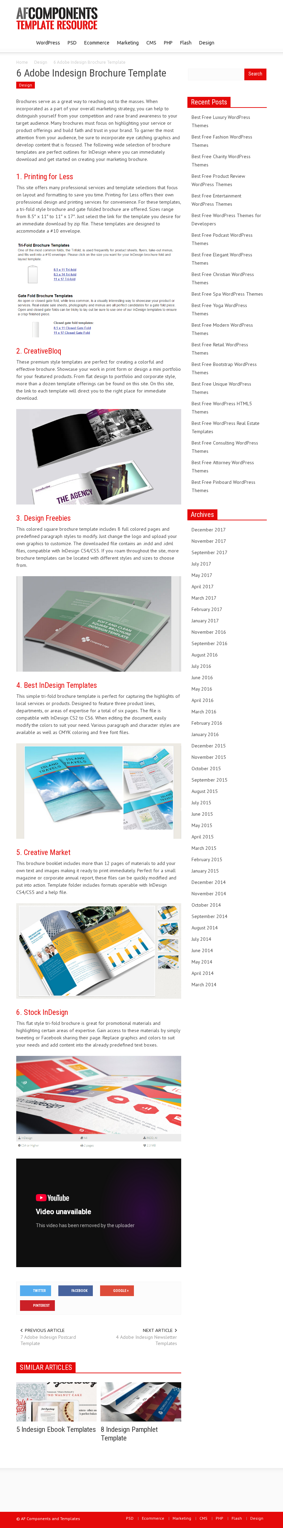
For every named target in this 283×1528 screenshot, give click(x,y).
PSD (72, 42)
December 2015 (209, 746)
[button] (260, 42)
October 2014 (206, 905)
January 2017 (205, 621)
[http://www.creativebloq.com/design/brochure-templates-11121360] (98, 456)
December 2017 (209, 530)
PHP (168, 42)
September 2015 (209, 780)
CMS (151, 42)
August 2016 (205, 655)
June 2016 (202, 677)
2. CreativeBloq (38, 351)
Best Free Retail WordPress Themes (220, 349)
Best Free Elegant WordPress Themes (222, 259)
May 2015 (202, 825)
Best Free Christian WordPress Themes (223, 278)
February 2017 (207, 609)
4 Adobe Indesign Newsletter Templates (146, 1340)
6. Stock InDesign (42, 1012)
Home (22, 62)
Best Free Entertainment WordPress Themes (216, 200)
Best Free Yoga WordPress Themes (219, 309)
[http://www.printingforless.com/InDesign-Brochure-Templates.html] (98, 289)
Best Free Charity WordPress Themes (221, 160)
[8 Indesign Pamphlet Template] (141, 1401)
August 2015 (205, 791)
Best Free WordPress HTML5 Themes (222, 407)
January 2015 (205, 871)
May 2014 (202, 962)
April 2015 (203, 837)
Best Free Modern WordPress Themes (222, 329)
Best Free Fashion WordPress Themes (222, 141)
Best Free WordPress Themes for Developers (226, 219)
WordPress (48, 42)
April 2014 (203, 973)
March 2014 (204, 984)
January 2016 (205, 734)
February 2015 (207, 859)
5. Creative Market (43, 852)
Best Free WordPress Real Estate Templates (226, 427)
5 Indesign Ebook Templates (56, 1429)
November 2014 (209, 893)
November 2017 (209, 541)
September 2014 (209, 916)
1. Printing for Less (44, 176)
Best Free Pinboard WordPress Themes (223, 486)
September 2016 (209, 643)
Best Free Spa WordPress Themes (227, 294)
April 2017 (203, 586)
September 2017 (209, 552)
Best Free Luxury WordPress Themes (221, 121)
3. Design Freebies (43, 518)
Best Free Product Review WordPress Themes (218, 180)
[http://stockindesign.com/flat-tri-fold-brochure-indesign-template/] (98, 1103)
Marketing (128, 42)
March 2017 (204, 598)
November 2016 (209, 632)
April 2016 (203, 700)
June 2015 (202, 814)
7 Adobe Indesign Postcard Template (48, 1340)
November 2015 (209, 757)
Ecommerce (96, 42)
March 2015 (204, 848)
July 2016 (201, 666)
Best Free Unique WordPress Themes (221, 388)
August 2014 (205, 928)
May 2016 (202, 689)
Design (206, 42)
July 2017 (201, 564)
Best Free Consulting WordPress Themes (225, 447)
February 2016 (207, 723)
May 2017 (202, 575)
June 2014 (202, 950)
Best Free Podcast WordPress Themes (222, 239)
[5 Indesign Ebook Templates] (56, 1401)
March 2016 (204, 712)
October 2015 (206, 768)
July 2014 (201, 939)
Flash (186, 42)
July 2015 (201, 802)
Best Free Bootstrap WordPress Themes (224, 368)
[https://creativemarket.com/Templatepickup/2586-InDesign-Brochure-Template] (98, 950)
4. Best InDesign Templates (56, 685)
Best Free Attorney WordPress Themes (223, 466)
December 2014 (209, 882)
